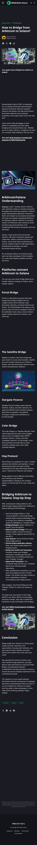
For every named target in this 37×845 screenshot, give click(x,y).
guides (14, 703)
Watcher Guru (18, 824)
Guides (4, 23)
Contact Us (10, 831)
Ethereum (5, 207)
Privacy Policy (18, 833)
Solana (8, 23)
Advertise (17, 831)
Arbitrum (5, 703)
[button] (3, 3)
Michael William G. (11, 36)
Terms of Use (25, 831)
